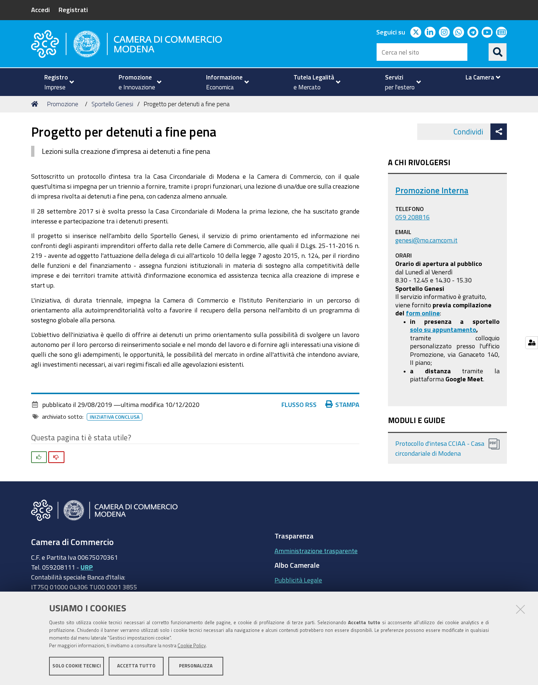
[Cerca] (498, 52)
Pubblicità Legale (298, 580)
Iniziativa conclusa (114, 416)
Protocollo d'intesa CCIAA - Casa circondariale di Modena (439, 448)
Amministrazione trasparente (316, 550)
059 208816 (412, 217)
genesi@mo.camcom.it (426, 240)
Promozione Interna (431, 190)
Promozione (62, 104)
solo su (421, 329)
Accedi (40, 9)
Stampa (347, 404)
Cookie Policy (192, 645)
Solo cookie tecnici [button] (76, 665)
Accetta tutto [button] (136, 665)
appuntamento (454, 329)
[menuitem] (56, 82)
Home (36, 104)
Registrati (73, 9)
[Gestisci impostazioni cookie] (531, 342)
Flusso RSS (299, 404)
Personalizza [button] (196, 665)
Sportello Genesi (112, 104)
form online (423, 313)
